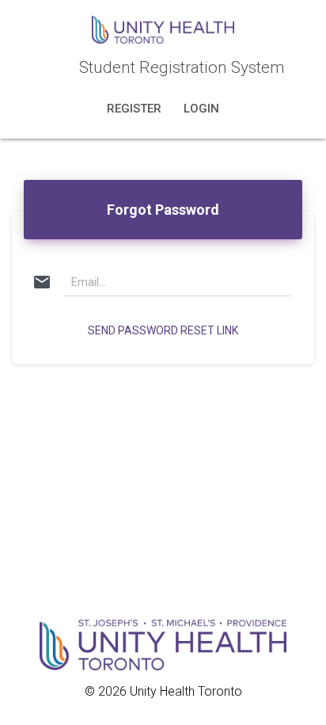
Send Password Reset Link (163, 330)
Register (136, 108)
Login (201, 108)
